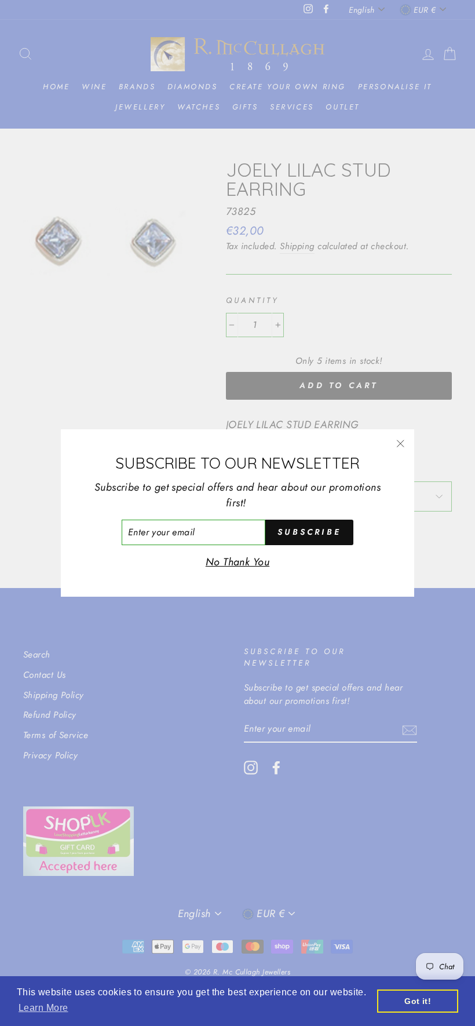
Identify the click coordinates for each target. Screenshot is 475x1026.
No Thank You (237, 561)
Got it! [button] (417, 1001)
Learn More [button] (43, 1008)
